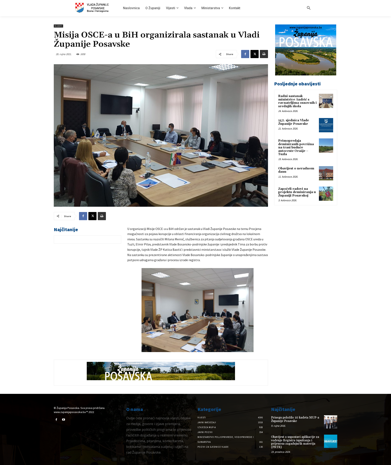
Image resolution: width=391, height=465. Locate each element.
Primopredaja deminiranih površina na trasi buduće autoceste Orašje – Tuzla (296, 147)
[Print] (264, 54)
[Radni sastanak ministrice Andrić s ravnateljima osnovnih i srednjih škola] (326, 101)
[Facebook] (245, 54)
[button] (309, 8)
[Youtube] (63, 419)
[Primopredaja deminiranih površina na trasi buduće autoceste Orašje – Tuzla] (326, 145)
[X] (254, 54)
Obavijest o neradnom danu (296, 170)
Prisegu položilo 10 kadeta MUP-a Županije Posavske (295, 419)
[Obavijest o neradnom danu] (326, 173)
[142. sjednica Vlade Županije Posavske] (326, 125)
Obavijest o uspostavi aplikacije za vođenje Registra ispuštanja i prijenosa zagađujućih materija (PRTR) (295, 442)
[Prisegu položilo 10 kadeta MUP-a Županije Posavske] (330, 422)
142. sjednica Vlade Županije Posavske (293, 122)
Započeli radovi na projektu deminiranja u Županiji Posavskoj (297, 192)
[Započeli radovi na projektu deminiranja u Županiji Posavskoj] (326, 194)
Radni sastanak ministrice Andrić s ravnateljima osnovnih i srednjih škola (297, 101)
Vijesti (58, 26)
